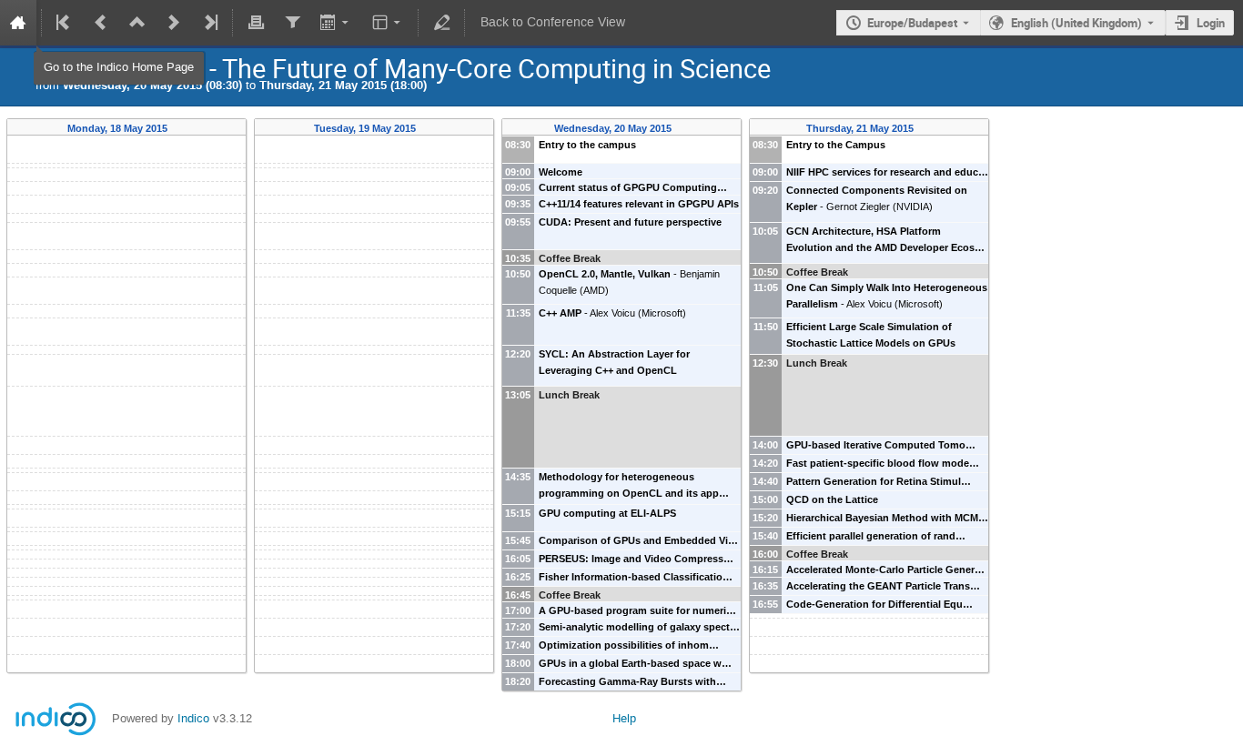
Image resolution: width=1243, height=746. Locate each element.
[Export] (336, 22)
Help (624, 718)
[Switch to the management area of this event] (441, 22)
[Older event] (101, 22)
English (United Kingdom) (1076, 23)
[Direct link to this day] (181, 129)
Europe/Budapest (912, 23)
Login (1211, 23)
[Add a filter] (292, 22)
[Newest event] (209, 22)
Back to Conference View (552, 22)
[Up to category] (137, 22)
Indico (193, 718)
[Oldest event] (64, 22)
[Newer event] (174, 22)
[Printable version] (255, 22)
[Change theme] (388, 22)
